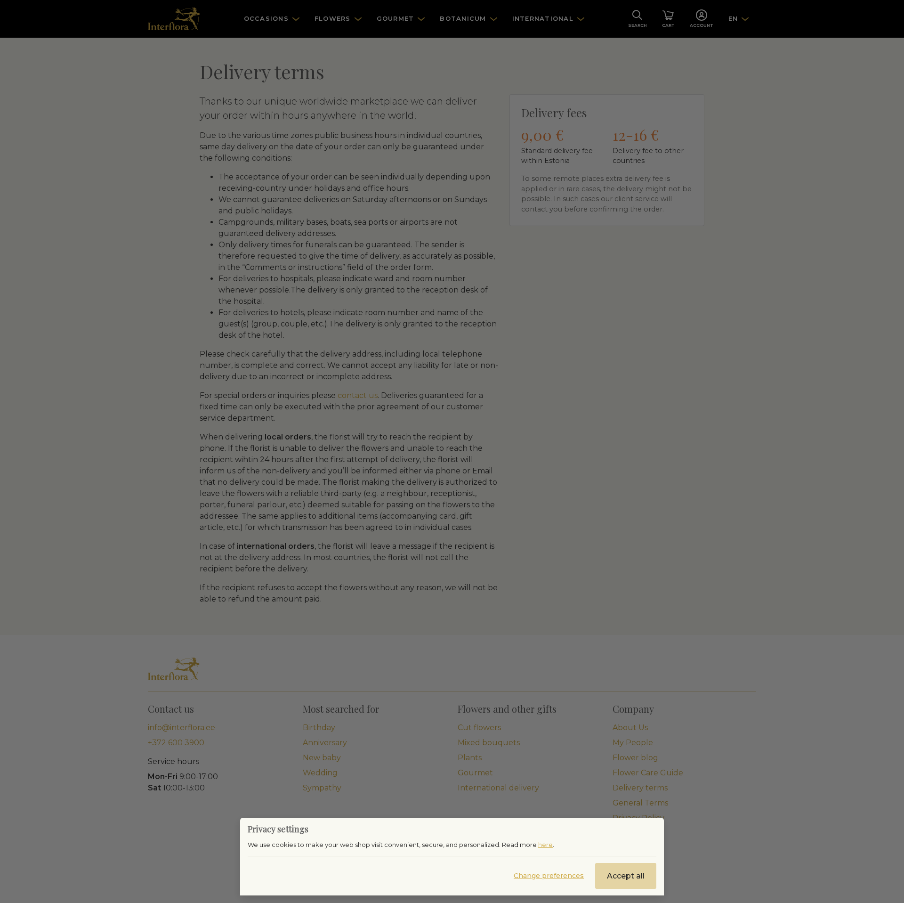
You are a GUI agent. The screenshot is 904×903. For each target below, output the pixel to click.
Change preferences (549, 875)
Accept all (626, 875)
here (545, 844)
